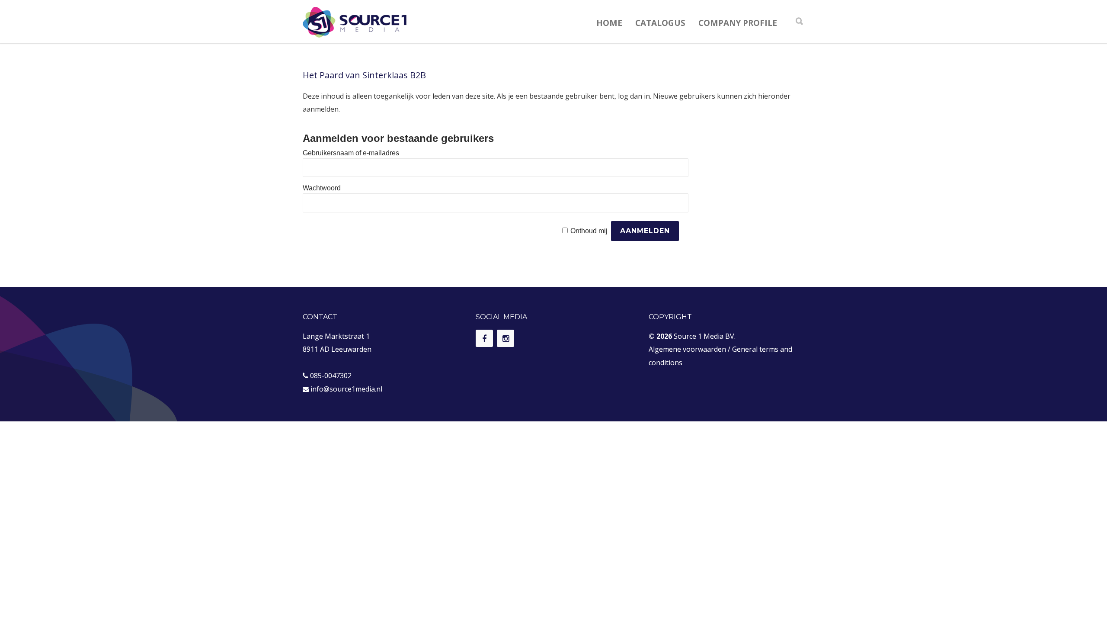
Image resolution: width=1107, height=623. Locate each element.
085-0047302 (331, 375)
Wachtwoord (322, 188)
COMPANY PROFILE (737, 23)
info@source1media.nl (346, 389)
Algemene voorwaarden (687, 349)
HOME (609, 23)
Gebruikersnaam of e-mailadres (351, 153)
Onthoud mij (589, 230)
